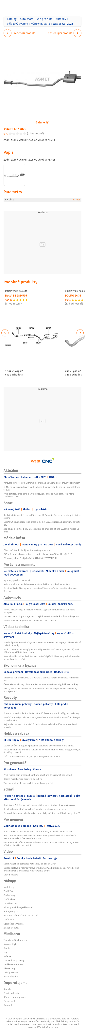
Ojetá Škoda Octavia (14, 923)
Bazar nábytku (11, 976)
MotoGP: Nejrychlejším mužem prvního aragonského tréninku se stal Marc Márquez (39, 611)
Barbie (7, 948)
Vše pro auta (45, 19)
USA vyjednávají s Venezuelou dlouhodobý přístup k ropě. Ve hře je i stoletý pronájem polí (40, 690)
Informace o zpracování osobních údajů (39, 1024)
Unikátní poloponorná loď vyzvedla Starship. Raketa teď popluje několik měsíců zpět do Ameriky (42, 644)
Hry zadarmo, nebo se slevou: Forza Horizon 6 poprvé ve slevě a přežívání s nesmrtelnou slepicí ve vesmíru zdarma (40, 837)
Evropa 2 (8, 1005)
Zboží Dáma (9, 899)
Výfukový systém (17, 24)
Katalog (11, 19)
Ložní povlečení (11, 972)
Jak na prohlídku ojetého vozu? (18, 907)
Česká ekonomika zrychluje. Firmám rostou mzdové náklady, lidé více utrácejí (41, 684)
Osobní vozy (9, 895)
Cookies (63, 1024)
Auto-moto (26, 19)
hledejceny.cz (10, 887)
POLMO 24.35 (73, 295)
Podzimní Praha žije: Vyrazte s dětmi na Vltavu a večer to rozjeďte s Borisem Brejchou (40, 590)
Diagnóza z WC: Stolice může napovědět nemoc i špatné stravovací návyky (39, 805)
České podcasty (11, 993)
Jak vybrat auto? (11, 927)
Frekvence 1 (9, 1001)
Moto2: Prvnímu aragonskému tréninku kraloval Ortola (30, 620)
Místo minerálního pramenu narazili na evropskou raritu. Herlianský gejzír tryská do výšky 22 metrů (42, 751)
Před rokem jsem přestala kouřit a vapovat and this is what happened (38, 775)
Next (80, 332)
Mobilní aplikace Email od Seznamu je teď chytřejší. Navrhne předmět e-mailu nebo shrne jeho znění (41, 658)
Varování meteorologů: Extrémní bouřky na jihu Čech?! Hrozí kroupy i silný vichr (42, 482)
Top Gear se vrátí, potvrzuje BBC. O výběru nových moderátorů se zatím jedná (41, 616)
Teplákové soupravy (13, 964)
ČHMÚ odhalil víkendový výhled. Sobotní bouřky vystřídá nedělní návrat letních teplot (42, 488)
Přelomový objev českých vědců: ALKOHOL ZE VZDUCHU (30, 558)
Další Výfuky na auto (16, 291)
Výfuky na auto (40, 24)
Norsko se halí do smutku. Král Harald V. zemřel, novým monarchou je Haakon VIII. (41, 679)
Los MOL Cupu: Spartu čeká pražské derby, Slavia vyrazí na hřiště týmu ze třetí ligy (42, 523)
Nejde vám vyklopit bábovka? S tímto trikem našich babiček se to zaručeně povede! (40, 726)
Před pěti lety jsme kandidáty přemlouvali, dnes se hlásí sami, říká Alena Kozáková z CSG (39, 495)
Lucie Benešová (11, 874)
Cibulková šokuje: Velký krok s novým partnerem (27, 550)
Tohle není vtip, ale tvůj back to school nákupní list (28, 783)
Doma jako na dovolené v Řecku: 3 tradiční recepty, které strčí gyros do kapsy (41, 713)
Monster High (10, 944)
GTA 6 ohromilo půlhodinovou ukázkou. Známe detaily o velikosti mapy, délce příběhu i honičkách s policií (41, 844)
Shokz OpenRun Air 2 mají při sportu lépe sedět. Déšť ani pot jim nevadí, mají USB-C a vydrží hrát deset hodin (41, 651)
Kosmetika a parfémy (14, 960)
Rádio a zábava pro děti (15, 997)
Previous (5, 332)
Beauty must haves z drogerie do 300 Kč (23, 779)
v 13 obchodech (14, 375)
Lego (6, 952)
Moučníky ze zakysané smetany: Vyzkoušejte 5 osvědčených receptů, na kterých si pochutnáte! (42, 719)
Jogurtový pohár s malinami (17, 580)
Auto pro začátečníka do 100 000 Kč (21, 915)
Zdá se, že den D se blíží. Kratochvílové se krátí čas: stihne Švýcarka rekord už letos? (41, 530)
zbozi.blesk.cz (10, 903)
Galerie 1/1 (42, 122)
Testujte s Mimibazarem (15, 940)
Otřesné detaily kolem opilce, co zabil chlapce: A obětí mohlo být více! (38, 554)
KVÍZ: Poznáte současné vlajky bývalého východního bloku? (32, 756)
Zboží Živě (8, 891)
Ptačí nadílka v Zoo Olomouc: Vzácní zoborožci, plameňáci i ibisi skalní (38, 831)
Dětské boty (9, 968)
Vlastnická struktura (48, 1027)
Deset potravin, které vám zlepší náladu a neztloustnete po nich (35, 809)
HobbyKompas (11, 911)
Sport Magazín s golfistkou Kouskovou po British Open (30, 863)
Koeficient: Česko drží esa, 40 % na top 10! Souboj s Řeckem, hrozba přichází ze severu (42, 516)
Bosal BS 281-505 (16, 295)
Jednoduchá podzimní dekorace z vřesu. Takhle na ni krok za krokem (37, 584)
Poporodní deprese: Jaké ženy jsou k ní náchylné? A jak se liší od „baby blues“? (42, 813)
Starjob (7, 989)
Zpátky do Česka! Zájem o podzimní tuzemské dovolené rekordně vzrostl (39, 745)
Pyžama (7, 956)
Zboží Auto (9, 919)
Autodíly (61, 19)
